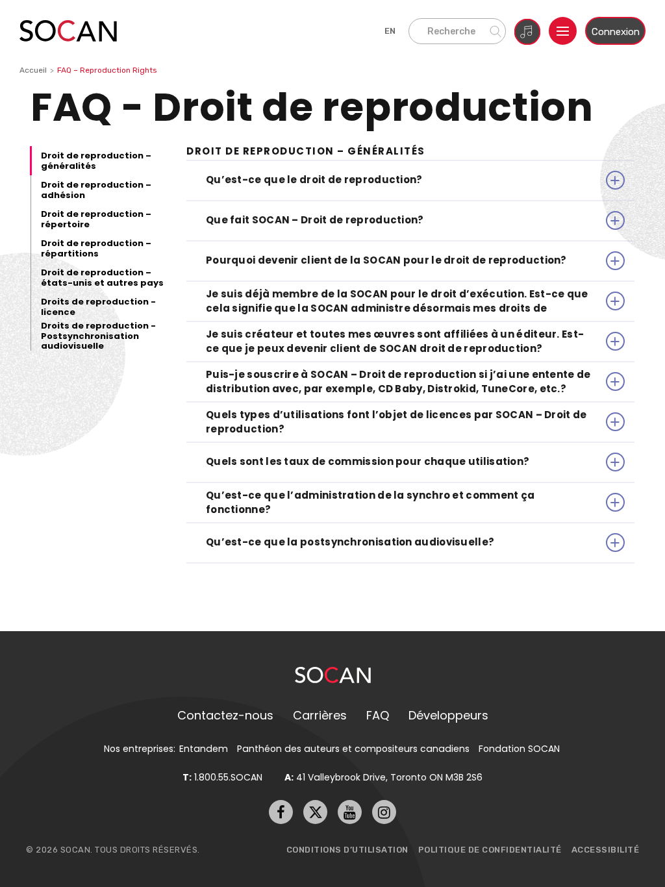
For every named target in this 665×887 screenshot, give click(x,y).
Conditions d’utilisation (347, 850)
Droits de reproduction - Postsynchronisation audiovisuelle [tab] (98, 336)
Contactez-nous (225, 715)
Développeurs (448, 715)
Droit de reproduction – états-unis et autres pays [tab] (102, 278)
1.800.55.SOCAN (222, 777)
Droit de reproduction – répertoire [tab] (96, 219)
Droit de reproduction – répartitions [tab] (96, 248)
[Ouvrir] (563, 31)
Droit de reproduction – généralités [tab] (96, 161)
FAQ (377, 715)
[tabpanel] (410, 355)
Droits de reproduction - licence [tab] (98, 307)
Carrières (320, 715)
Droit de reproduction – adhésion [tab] (96, 190)
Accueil (33, 70)
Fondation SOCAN (519, 748)
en (390, 31)
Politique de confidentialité (490, 850)
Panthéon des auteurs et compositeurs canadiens (353, 748)
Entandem (203, 748)
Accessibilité (605, 850)
